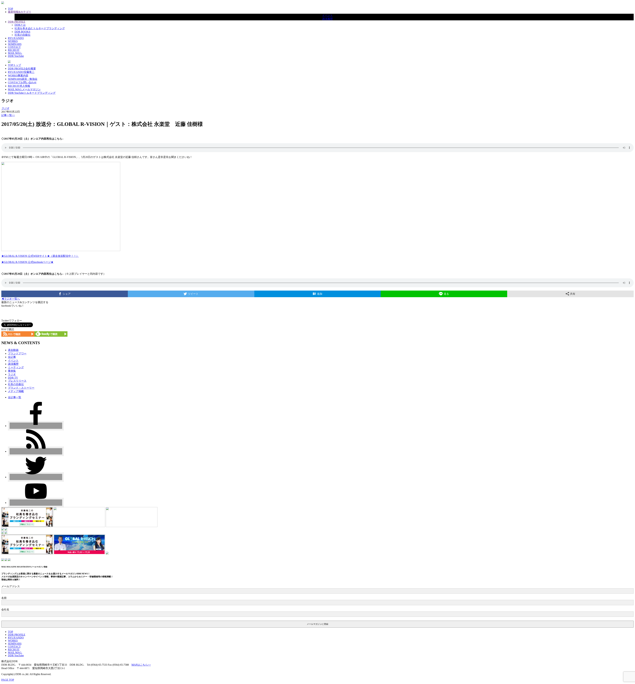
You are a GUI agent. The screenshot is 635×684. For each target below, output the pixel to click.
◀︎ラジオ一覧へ (10, 298)
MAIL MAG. (15, 53)
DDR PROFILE (16, 21)
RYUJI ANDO (16, 38)
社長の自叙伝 (22, 34)
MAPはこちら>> (141, 664)
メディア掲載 (16, 391)
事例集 (12, 370)
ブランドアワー (17, 353)
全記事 (12, 357)
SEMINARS (14, 44)
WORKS (13, 41)
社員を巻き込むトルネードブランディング (40, 28)
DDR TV (13, 377)
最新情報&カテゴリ (19, 11)
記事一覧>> (8, 115)
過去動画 (13, 350)
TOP (10, 8)
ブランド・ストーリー (21, 387)
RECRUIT (14, 50)
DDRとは (20, 24)
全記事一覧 (14, 397)
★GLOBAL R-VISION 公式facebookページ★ (27, 262)
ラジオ (12, 374)
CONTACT (14, 47)
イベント (327, 15)
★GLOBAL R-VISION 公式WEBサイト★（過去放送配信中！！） (40, 256)
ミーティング (16, 367)
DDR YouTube (16, 56)
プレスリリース (17, 380)
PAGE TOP (7, 679)
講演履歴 (327, 18)
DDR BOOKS (22, 31)
